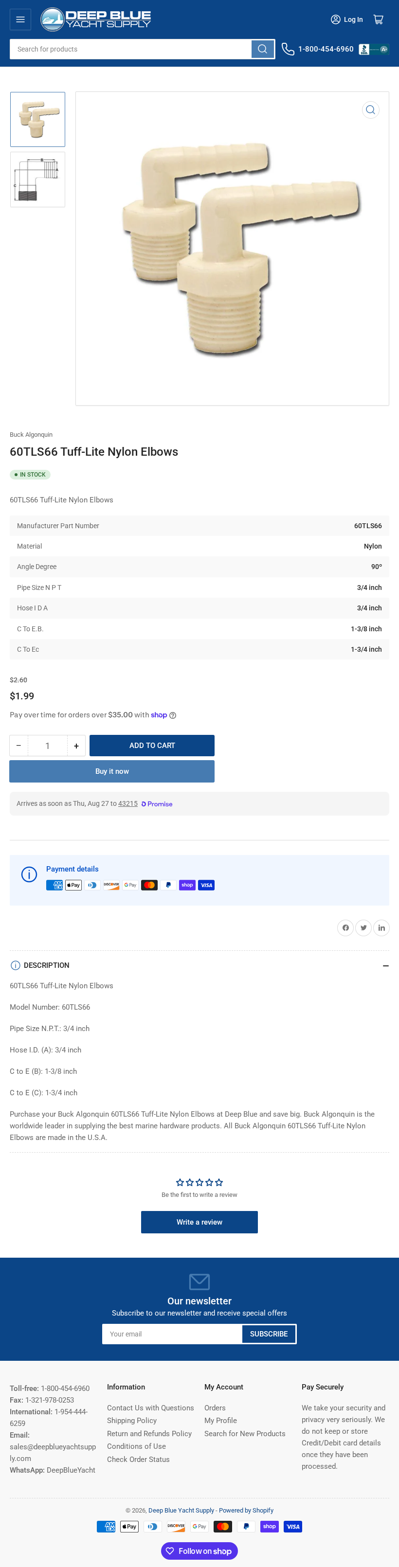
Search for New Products (245, 1433)
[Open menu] (20, 19)
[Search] (262, 49)
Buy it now (112, 771)
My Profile (220, 1420)
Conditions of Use (136, 1446)
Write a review (199, 1222)
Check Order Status (138, 1459)
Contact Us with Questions (150, 1408)
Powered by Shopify (246, 1510)
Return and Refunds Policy (149, 1433)
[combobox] (142, 49)
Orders (215, 1408)
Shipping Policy (132, 1420)
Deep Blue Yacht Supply (181, 1510)
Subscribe (269, 1334)
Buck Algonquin (31, 434)
